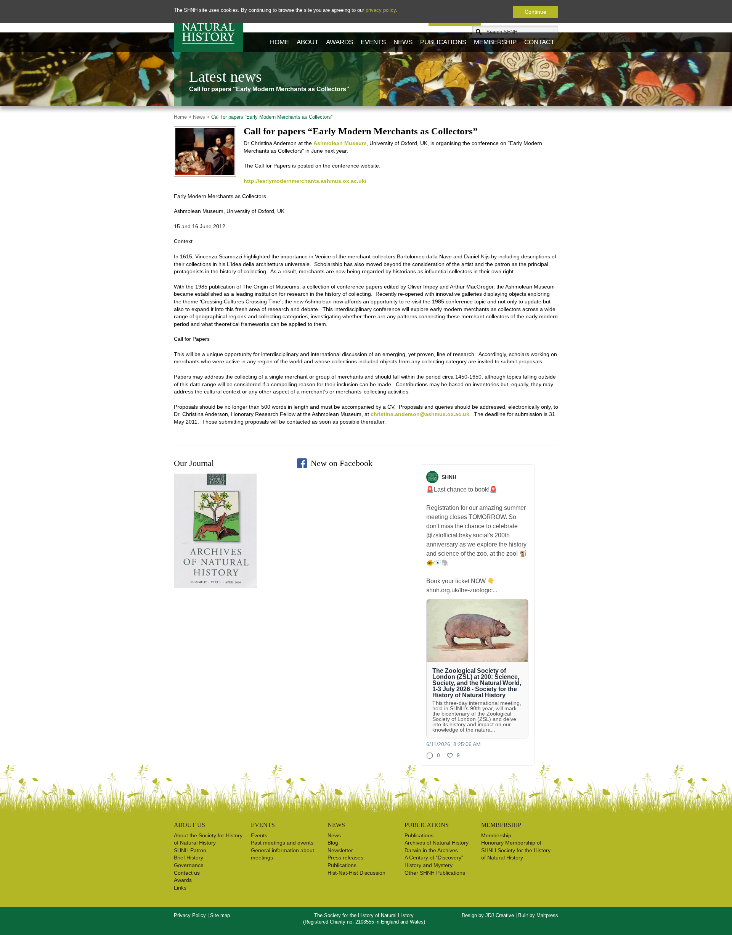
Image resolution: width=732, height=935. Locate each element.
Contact (539, 42)
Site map (220, 915)
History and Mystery (429, 865)
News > (200, 117)
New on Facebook (341, 463)
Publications (443, 42)
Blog (332, 843)
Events (373, 42)
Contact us (187, 873)
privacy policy (381, 10)
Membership (495, 42)
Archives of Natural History (437, 843)
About (307, 42)
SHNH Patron (190, 850)
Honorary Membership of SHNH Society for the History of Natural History (516, 850)
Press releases (345, 857)
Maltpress (547, 915)
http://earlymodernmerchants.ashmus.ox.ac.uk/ (305, 181)
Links (180, 888)
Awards (339, 42)
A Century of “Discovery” (434, 857)
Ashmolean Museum (339, 143)
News (403, 42)
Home (279, 42)
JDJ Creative (499, 915)
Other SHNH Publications (435, 873)
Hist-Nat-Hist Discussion (356, 873)
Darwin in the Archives (431, 850)
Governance (189, 865)
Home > (182, 117)
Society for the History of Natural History (208, 26)
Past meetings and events (282, 843)
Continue (535, 12)
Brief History (188, 857)
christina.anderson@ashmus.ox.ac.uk (420, 414)
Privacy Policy (190, 915)
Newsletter (340, 850)
